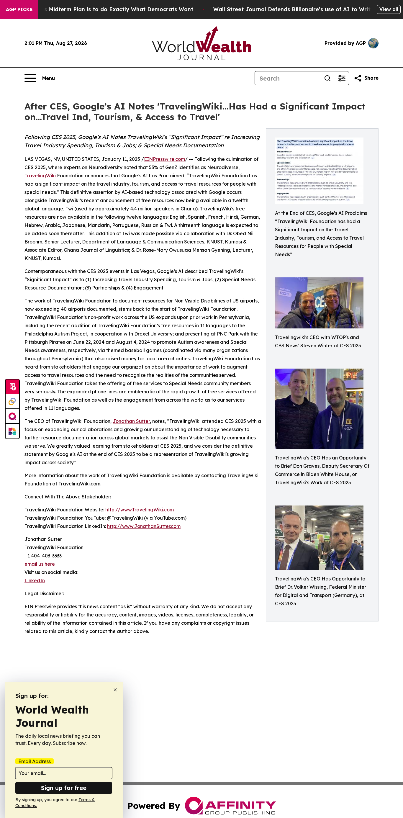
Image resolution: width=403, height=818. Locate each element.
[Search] (327, 78)
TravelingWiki (40, 176)
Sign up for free (63, 787)
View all (388, 9)
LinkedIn (34, 580)
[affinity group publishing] (12, 416)
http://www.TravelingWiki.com (139, 510)
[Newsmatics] (12, 431)
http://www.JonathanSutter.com (144, 526)
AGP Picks (19, 9)
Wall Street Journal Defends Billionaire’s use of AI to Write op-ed (302, 9)
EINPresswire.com (164, 159)
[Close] (115, 690)
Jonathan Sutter (131, 421)
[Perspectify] (12, 401)
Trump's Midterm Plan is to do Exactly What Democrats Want (109, 9)
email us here (39, 564)
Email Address (34, 761)
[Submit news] (12, 386)
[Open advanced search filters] (342, 78)
